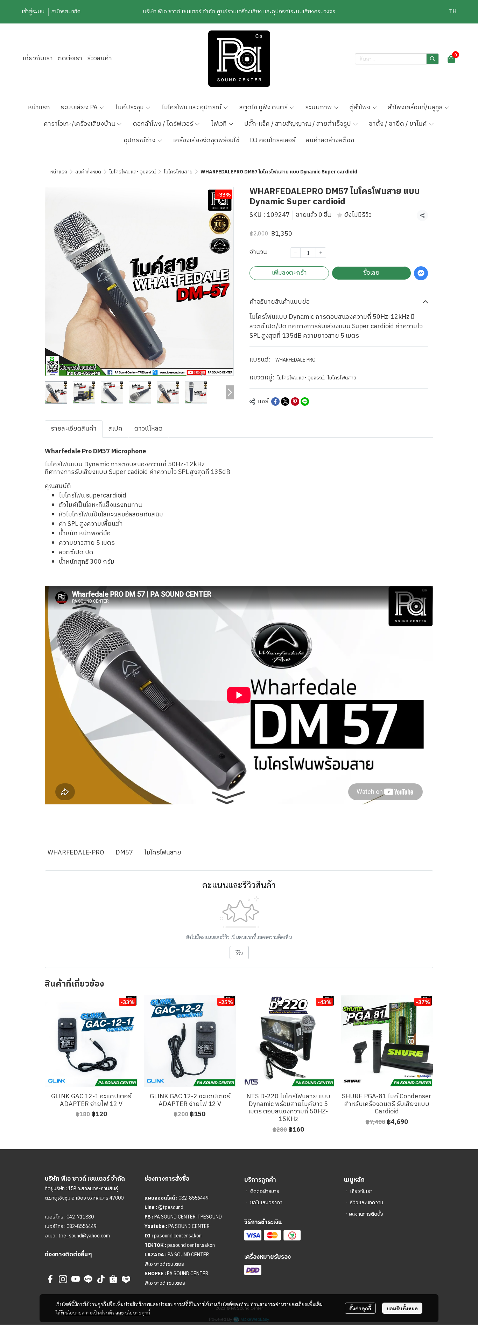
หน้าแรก (58, 172)
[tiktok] (100, 1279)
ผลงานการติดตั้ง (366, 1214)
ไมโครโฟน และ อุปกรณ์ (132, 172)
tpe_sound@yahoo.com (83, 1236)
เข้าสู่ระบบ (33, 11)
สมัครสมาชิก (65, 11)
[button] (453, 12)
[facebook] (50, 1279)
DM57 (124, 852)
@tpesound (170, 1207)
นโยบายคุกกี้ (137, 1312)
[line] (88, 1279)
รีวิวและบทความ (366, 1203)
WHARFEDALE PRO (295, 360)
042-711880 (80, 1217)
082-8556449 (81, 1226)
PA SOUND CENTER (189, 1226)
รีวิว (239, 952)
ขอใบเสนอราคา (266, 1203)
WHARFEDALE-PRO (76, 852)
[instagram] (63, 1279)
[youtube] (75, 1279)
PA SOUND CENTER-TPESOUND (188, 1217)
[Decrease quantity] (295, 253)
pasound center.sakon (178, 1236)
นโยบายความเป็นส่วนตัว (89, 1312)
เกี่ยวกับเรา (361, 1191)
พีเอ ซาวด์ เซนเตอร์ (165, 1283)
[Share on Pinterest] (295, 401)
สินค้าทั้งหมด (88, 172)
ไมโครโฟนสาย (178, 172)
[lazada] (126, 1279)
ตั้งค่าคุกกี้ (360, 1308)
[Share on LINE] (305, 401)
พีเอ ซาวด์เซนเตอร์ (164, 1264)
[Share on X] (285, 401)
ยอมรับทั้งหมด (402, 1308)
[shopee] (113, 1279)
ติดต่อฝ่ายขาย (264, 1191)
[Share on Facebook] (275, 401)
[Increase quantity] (321, 253)
